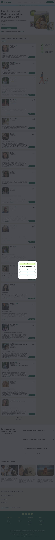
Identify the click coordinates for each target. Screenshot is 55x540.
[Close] (35, 262)
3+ (27, 275)
